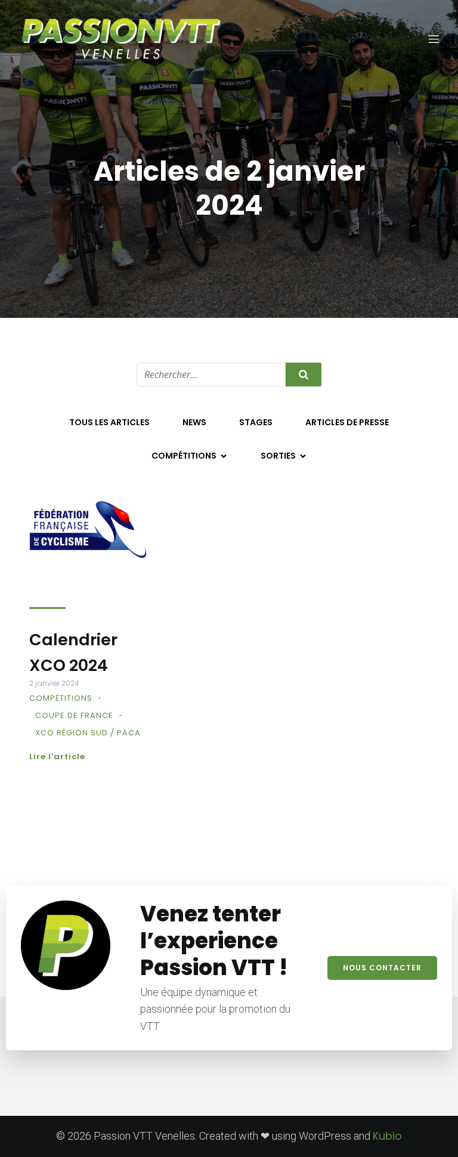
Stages (256, 422)
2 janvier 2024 (54, 683)
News (194, 422)
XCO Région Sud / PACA (88, 732)
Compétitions (60, 698)
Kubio (387, 1135)
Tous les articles (109, 422)
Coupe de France (74, 715)
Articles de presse (347, 422)
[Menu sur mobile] (433, 39)
